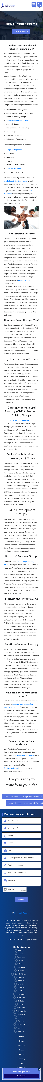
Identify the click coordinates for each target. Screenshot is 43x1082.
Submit (21, 899)
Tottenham (21, 1024)
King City (21, 984)
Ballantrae (21, 957)
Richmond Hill (21, 1011)
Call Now (21, 1076)
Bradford (21, 970)
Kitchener (21, 987)
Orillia (21, 1004)
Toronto (21, 1021)
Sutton (21, 1018)
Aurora (21, 954)
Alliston (21, 950)
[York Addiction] (8, 5)
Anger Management (14, 149)
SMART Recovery (13, 168)
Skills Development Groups (21, 512)
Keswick (21, 981)
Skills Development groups (17, 120)
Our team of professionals (23, 755)
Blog (21, 1063)
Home (21, 1041)
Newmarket (21, 997)
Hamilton (21, 977)
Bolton (21, 964)
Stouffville (21, 1014)
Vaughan (21, 1031)
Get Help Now (21, 31)
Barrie (21, 960)
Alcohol (21, 1054)
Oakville (21, 1001)
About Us (21, 1045)
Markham (21, 991)
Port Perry (21, 1008)
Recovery (21, 1059)
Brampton (21, 967)
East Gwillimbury (21, 974)
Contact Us (21, 1068)
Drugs (21, 1050)
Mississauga (21, 994)
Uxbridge (21, 1028)
